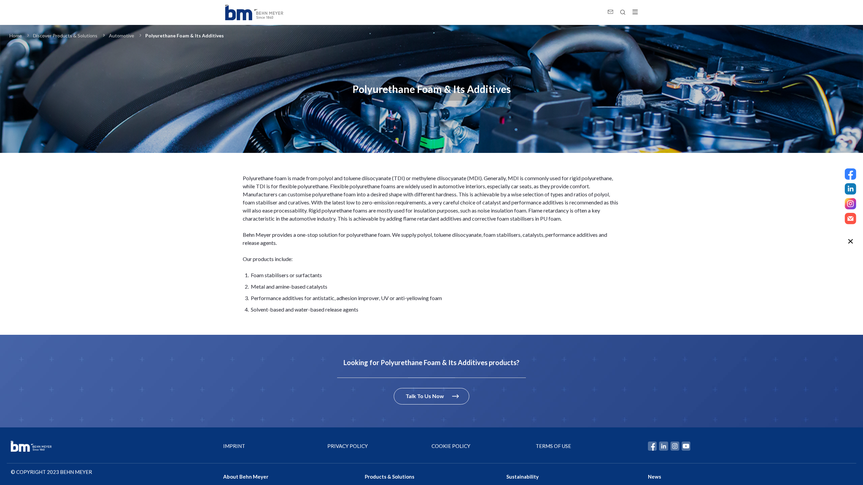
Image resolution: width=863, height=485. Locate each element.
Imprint (234, 446)
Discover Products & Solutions (65, 35)
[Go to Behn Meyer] (254, 12)
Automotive (121, 35)
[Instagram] (850, 203)
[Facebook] (850, 174)
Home (15, 35)
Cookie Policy (451, 446)
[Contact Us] (850, 218)
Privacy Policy (347, 446)
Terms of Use (553, 446)
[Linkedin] (850, 189)
